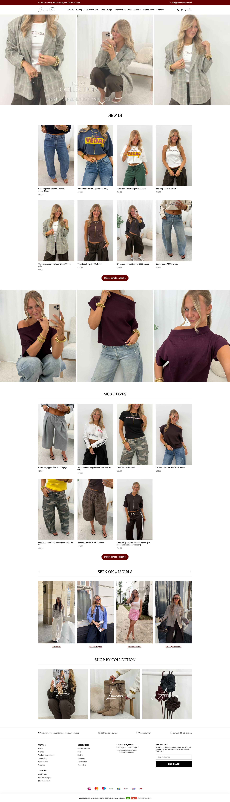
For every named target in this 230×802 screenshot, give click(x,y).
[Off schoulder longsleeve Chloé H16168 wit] (95, 434)
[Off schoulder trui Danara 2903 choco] (134, 230)
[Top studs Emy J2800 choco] (95, 230)
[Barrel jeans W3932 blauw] (174, 230)
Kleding (80, 755)
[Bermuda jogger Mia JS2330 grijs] (56, 434)
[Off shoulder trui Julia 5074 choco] (174, 434)
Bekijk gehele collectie (115, 278)
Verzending (42, 758)
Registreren (42, 774)
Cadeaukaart (148, 10)
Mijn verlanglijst (44, 781)
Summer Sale (92, 10)
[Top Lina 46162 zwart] (134, 434)
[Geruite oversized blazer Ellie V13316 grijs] (56, 230)
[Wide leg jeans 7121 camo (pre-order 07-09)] (56, 509)
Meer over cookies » (145, 798)
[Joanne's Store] (46, 9)
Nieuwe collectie (84, 749)
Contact (160, 10)
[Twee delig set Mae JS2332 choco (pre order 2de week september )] (134, 509)
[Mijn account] (182, 10)
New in (70, 10)
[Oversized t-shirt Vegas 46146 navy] (95, 155)
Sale (79, 752)
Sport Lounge (106, 10)
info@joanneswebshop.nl (182, 2)
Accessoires (82, 762)
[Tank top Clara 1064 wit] (174, 155)
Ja (128, 798)
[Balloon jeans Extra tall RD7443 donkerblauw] (56, 155)
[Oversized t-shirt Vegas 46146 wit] (134, 155)
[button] (39, 572)
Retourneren (43, 762)
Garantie (41, 765)
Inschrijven (174, 764)
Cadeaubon (82, 765)
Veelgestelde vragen (46, 755)
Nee (134, 798)
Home (40, 749)
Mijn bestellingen (44, 778)
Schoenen (81, 758)
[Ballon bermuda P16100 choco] (95, 509)
